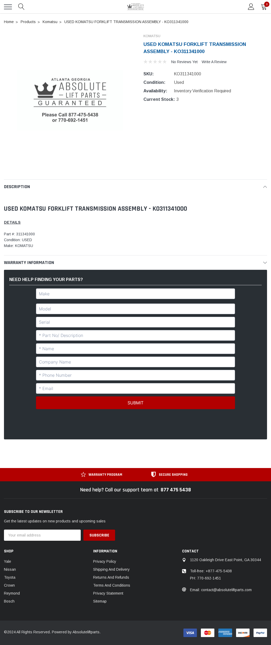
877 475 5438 (176, 489)
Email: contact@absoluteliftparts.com (221, 590)
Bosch (9, 601)
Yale (7, 561)
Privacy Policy (104, 561)
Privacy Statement (108, 593)
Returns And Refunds (111, 577)
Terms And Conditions (111, 585)
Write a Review (214, 62)
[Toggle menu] (8, 7)
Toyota (9, 577)
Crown (9, 585)
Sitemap (100, 601)
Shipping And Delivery (111, 569)
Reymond (12, 593)
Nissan (10, 569)
